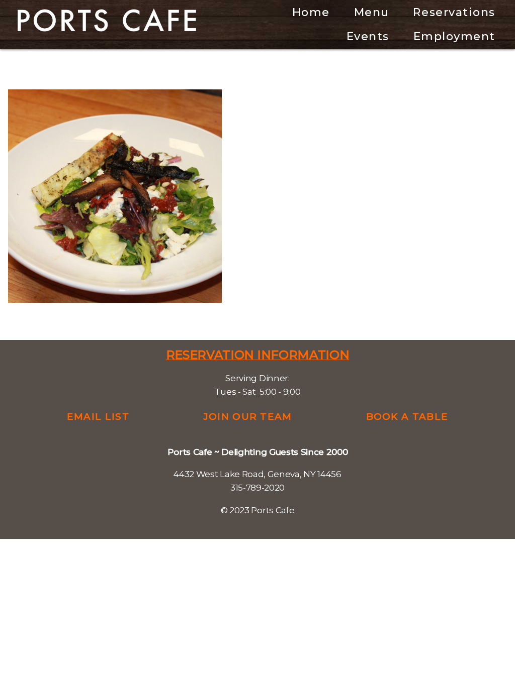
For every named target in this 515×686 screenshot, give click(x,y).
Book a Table (407, 416)
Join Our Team (247, 416)
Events (368, 36)
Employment (454, 36)
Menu (371, 12)
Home (311, 12)
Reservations (454, 12)
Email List (98, 416)
